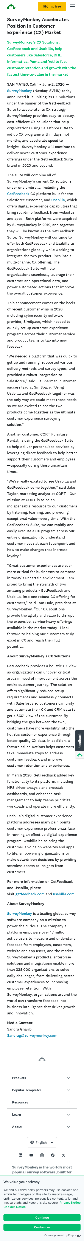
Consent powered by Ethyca (60, 1235)
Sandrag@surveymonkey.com (32, 1035)
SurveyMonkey (19, 90)
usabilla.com (64, 893)
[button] (42, 1078)
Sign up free (52, 6)
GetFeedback (18, 193)
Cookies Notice (14, 1207)
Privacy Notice (70, 1202)
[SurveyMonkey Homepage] (11, 7)
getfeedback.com (30, 893)
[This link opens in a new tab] (20, 1155)
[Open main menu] (72, 6)
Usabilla (58, 199)
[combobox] (42, 1142)
